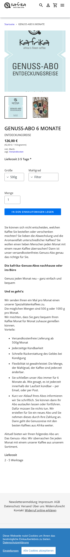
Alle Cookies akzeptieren (38, 550)
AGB (57, 502)
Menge (8, 193)
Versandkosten (16, 151)
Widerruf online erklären (40, 510)
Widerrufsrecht (55, 506)
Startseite (9, 24)
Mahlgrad (35, 170)
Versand (26, 506)
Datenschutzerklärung (16, 542)
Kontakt (19, 510)
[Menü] (62, 5)
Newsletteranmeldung (23, 502)
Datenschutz (12, 506)
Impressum (45, 502)
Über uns (38, 506)
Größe (8, 170)
